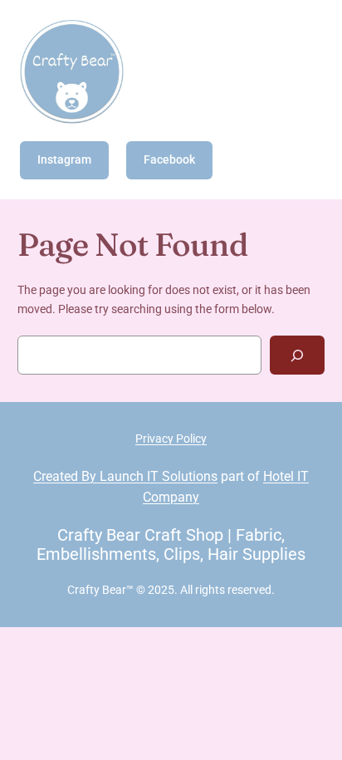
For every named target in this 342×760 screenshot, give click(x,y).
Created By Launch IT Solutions (125, 476)
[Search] (297, 355)
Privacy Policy (171, 439)
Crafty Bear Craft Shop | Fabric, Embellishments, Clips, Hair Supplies (171, 544)
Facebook (169, 160)
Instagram (64, 160)
